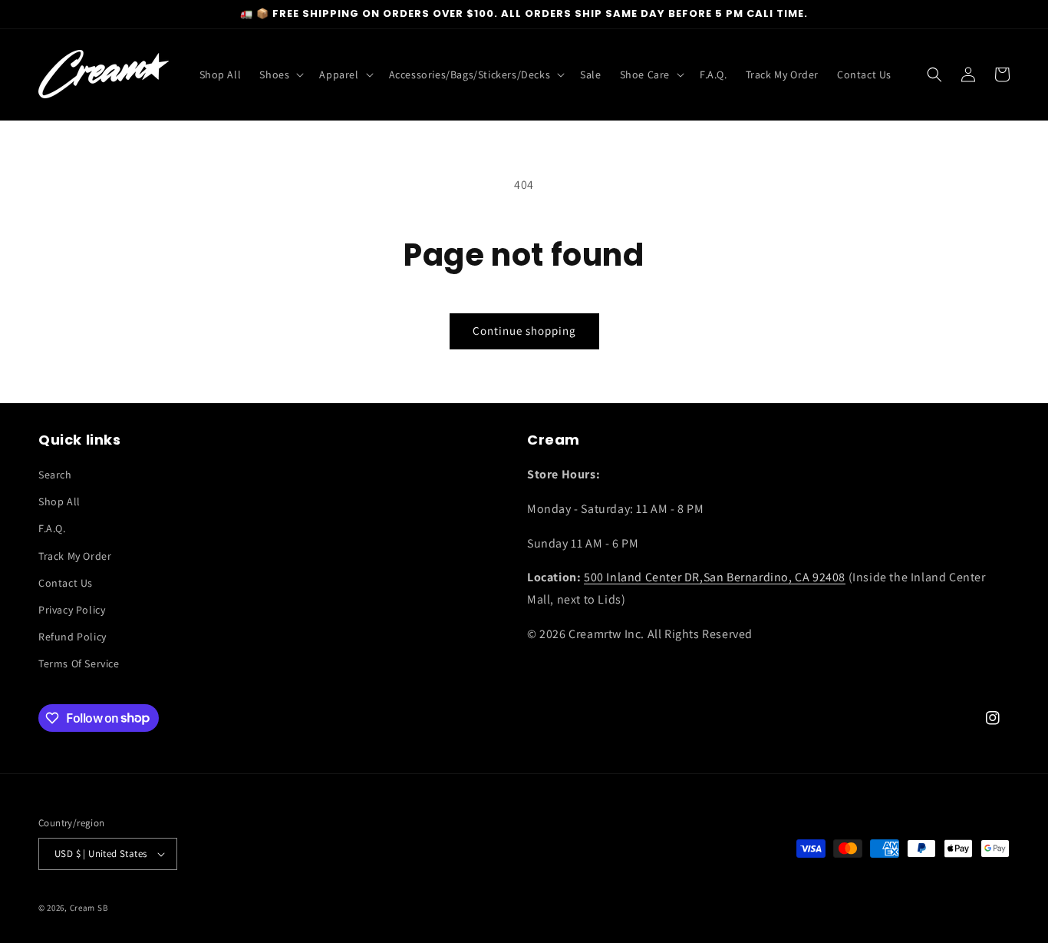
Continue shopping (524, 330)
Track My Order (74, 556)
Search (55, 474)
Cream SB (89, 907)
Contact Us (65, 583)
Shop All (59, 501)
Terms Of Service (79, 663)
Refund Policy (72, 637)
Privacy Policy (71, 610)
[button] (280, 74)
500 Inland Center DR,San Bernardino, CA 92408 (714, 577)
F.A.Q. (52, 528)
